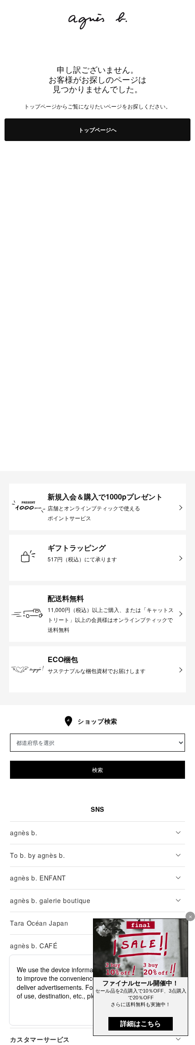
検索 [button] (97, 769)
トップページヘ (97, 130)
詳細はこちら (140, 1023)
